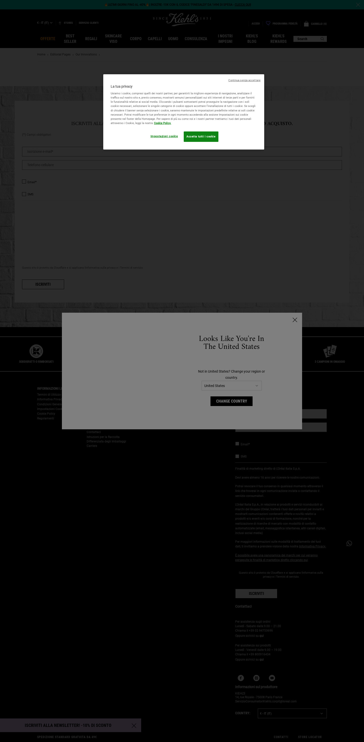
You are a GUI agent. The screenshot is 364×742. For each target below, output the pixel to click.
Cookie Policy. (162, 123)
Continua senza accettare (244, 80)
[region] (183, 112)
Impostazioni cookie (164, 136)
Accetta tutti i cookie (201, 136)
